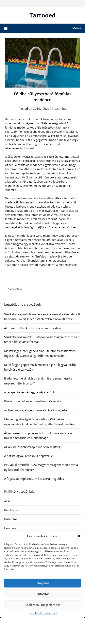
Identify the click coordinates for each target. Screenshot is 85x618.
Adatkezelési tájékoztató (43, 613)
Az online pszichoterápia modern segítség (32, 447)
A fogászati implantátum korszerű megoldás (34, 479)
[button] (79, 536)
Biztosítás (10, 519)
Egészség (10, 528)
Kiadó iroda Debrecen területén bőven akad (33, 401)
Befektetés (11, 510)
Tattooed (42, 15)
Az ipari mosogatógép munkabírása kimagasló (35, 410)
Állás (7, 501)
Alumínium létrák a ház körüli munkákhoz (32, 328)
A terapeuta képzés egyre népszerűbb (29, 392)
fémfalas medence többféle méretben (30, 127)
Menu (76, 28)
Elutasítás (42, 594)
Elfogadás (42, 583)
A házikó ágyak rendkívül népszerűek (29, 456)
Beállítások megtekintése (42, 605)
